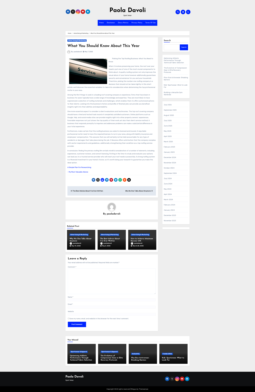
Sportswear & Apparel (79, 352)
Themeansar (143, 389)
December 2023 (170, 215)
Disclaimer (111, 23)
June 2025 (168, 126)
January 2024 (169, 210)
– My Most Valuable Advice (77, 172)
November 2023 (170, 221)
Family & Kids (167, 354)
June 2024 (168, 184)
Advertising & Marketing (77, 40)
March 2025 (168, 142)
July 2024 (168, 178)
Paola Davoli (127, 11)
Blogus (133, 389)
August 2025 (169, 115)
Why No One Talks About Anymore (138, 191)
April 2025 (168, 136)
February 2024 (169, 205)
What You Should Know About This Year (103, 46)
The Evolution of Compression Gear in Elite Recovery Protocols (175, 70)
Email (70, 304)
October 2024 (169, 168)
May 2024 (167, 189)
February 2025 (169, 147)
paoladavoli (78, 52)
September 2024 (170, 173)
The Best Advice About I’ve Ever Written (87, 191)
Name (70, 297)
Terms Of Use (150, 23)
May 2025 (167, 131)
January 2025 (169, 152)
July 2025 (168, 121)
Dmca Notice (123, 23)
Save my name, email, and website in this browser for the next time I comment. (99, 319)
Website (71, 311)
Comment (72, 267)
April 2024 (168, 194)
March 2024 (168, 200)
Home (101, 23)
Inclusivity (135, 354)
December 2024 (170, 157)
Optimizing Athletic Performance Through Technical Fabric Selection (174, 60)
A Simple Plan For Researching (79, 167)
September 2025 (170, 110)
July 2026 (168, 105)
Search (167, 41)
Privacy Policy (136, 23)
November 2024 (170, 163)
